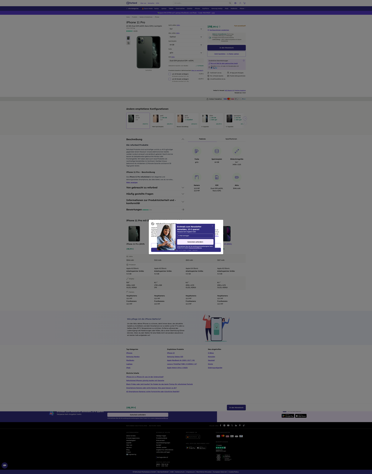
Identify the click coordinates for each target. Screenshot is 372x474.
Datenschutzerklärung (177, 236)
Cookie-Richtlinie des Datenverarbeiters (204, 236)
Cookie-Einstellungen (204, 234)
